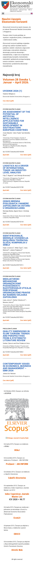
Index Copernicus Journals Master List (17, 495)
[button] (3, 13)
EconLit (17, 518)
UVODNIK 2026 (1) (12, 91)
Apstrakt (6, 155)
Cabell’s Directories (17, 478)
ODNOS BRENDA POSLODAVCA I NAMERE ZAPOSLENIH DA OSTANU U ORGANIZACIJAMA (16, 204)
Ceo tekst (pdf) (8, 101)
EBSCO (17, 534)
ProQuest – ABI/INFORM (17, 464)
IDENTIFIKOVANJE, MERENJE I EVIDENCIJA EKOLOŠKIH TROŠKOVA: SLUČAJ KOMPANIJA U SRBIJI (15, 240)
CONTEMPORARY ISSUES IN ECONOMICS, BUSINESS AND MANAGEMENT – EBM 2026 (17, 367)
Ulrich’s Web (17, 550)
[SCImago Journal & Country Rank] (17, 438)
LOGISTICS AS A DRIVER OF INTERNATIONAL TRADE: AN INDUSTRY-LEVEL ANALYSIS (15, 169)
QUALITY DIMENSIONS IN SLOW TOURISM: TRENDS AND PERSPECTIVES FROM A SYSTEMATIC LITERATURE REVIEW (16, 336)
